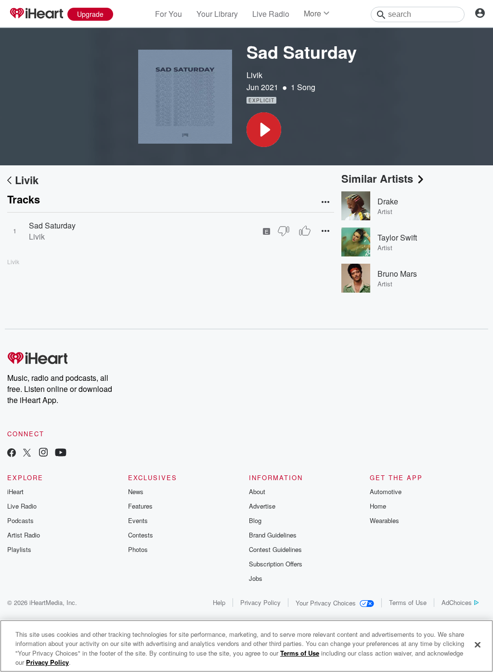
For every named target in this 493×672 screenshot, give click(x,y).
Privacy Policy (260, 602)
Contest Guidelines (275, 549)
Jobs (255, 578)
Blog (255, 520)
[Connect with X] (27, 453)
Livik (254, 75)
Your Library (217, 13)
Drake (387, 201)
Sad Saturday (52, 225)
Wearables (384, 520)
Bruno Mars (397, 273)
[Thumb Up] (304, 231)
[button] (263, 129)
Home (378, 506)
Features (140, 506)
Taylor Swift (397, 237)
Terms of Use (408, 602)
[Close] (477, 644)
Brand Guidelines (273, 534)
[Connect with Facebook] (11, 453)
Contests (140, 534)
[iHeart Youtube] (60, 453)
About (257, 491)
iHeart (15, 491)
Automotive (386, 491)
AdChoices (456, 602)
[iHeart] (36, 14)
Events (138, 520)
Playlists (19, 549)
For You (168, 13)
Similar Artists (377, 178)
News (135, 491)
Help (219, 602)
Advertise (262, 506)
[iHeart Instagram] (43, 453)
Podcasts (20, 520)
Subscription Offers (275, 563)
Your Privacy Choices (326, 602)
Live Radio (270, 13)
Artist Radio (23, 534)
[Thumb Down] (283, 231)
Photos (138, 549)
